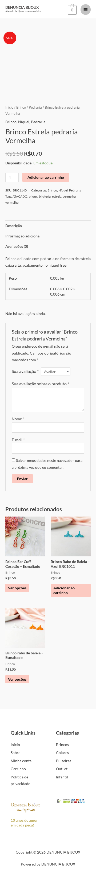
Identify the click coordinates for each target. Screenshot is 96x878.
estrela (56, 196)
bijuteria (45, 196)
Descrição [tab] (13, 225)
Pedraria (35, 107)
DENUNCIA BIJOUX (22, 7)
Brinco (21, 107)
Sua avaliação (25, 371)
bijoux (33, 196)
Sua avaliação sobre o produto (40, 383)
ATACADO (20, 196)
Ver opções (17, 588)
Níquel (23, 122)
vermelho (12, 202)
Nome (18, 418)
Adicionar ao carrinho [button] (64, 590)
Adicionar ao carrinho (45, 177)
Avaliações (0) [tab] (16, 246)
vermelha (69, 196)
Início (9, 107)
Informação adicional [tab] (23, 236)
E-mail (18, 439)
